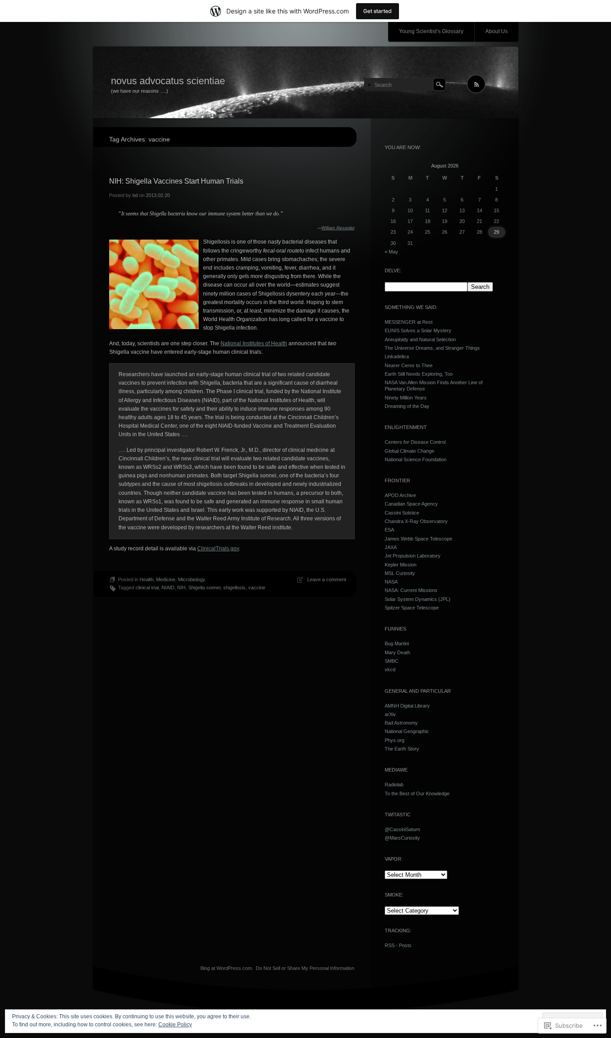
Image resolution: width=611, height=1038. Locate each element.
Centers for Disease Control (415, 442)
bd (135, 195)
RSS (496, 84)
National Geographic (407, 731)
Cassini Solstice (402, 512)
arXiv (390, 714)
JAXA (391, 547)
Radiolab (394, 784)
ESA (389, 529)
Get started (377, 11)
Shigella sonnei (204, 587)
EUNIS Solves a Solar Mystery (418, 330)
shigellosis (234, 587)
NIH (181, 587)
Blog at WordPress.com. (226, 968)
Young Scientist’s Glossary (431, 31)
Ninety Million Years (406, 397)
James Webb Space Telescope (418, 538)
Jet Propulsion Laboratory (413, 555)
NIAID (167, 587)
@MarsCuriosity (402, 838)
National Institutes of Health (254, 343)
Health (146, 579)
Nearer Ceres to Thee (409, 365)
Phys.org (394, 740)
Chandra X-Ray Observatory (416, 521)
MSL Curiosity (400, 573)
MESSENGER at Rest (409, 322)
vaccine (256, 587)
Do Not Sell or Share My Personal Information (305, 968)
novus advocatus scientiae (168, 80)
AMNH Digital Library (407, 705)
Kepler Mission (400, 564)
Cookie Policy (175, 1024)
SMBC (392, 661)
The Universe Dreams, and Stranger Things (432, 348)
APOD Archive (400, 495)
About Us (496, 31)
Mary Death (397, 652)
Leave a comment (326, 579)
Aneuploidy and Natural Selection (420, 339)
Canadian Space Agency (411, 503)
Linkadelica (397, 356)
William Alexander (338, 228)
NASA (391, 581)
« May (391, 251)
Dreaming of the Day (407, 406)
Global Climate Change (409, 451)
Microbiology (191, 579)
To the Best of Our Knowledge (417, 793)
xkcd (390, 669)
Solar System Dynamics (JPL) (417, 599)
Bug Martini (397, 643)
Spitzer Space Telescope (412, 607)
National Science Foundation (415, 459)
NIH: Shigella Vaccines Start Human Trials (176, 181)
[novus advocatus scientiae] (305, 83)
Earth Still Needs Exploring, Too (419, 374)
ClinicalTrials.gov (218, 548)
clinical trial (147, 587)
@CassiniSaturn (402, 829)
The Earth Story (402, 748)
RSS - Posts (398, 945)
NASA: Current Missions (411, 590)
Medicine (165, 579)
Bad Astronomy (401, 722)
